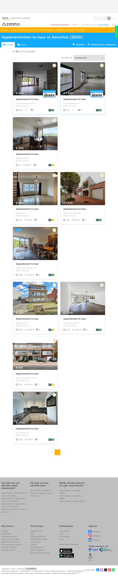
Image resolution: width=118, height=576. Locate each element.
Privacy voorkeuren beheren (55, 571)
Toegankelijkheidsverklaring (63, 573)
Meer (75, 25)
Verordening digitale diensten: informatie (17, 573)
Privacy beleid (37, 571)
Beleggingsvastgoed (65, 30)
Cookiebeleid (25, 571)
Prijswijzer (80, 30)
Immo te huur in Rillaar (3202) (72, 501)
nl (114, 18)
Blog (115, 30)
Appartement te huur (27, 99)
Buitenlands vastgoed (20, 18)
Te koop (4, 30)
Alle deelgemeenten (43, 573)
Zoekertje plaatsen (60, 25)
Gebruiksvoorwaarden (10, 571)
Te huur (13, 30)
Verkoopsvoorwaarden (76, 571)
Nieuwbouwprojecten (28, 30)
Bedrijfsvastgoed (46, 30)
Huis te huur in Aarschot (40, 490)
